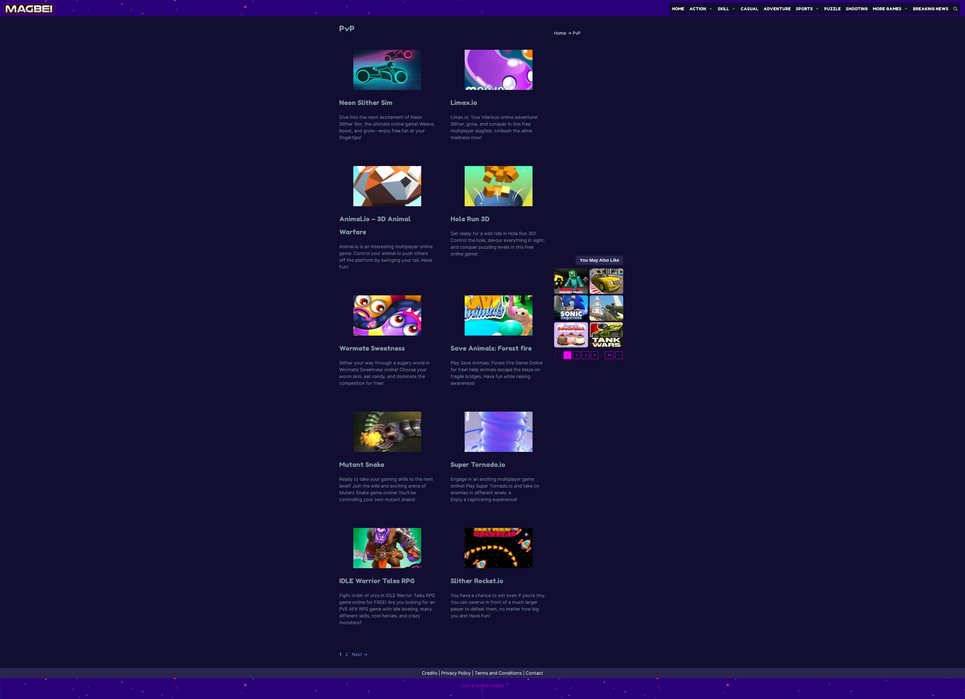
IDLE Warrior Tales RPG (377, 581)
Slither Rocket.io (477, 581)
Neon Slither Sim (366, 102)
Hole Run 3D (470, 219)
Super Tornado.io (478, 464)
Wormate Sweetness (372, 348)
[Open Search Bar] (955, 9)
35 (609, 355)
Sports (804, 8)
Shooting (857, 8)
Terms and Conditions (498, 673)
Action (697, 8)
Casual (749, 8)
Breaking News (930, 8)
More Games (887, 8)
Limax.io (464, 102)
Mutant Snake (361, 464)
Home (678, 8)
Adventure (777, 8)
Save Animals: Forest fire (491, 348)
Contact (534, 673)
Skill (723, 8)
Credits (429, 673)
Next (360, 654)
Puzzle (832, 8)
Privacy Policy (456, 673)
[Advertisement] (588, 157)
